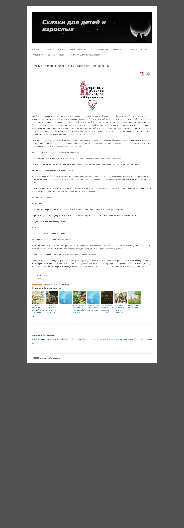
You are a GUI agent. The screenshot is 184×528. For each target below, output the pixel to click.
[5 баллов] (41, 284)
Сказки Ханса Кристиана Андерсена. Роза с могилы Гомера (51, 308)
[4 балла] (39, 284)
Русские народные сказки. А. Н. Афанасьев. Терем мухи (79, 308)
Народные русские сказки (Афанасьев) (48, 55)
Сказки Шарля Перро (78, 49)
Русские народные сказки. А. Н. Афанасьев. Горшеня (107, 308)
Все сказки (36, 49)
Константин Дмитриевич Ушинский (85, 55)
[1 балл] (33, 284)
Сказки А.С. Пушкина (138, 49)
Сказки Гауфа (119, 49)
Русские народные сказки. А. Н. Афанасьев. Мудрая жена (57, 339)
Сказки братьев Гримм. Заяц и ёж (134, 307)
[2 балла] (35, 284)
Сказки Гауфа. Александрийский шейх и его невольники (38, 308)
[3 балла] (37, 284)
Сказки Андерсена (100, 49)
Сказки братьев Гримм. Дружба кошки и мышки (93, 307)
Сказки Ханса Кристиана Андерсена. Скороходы (120, 308)
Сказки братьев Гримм (55, 49)
